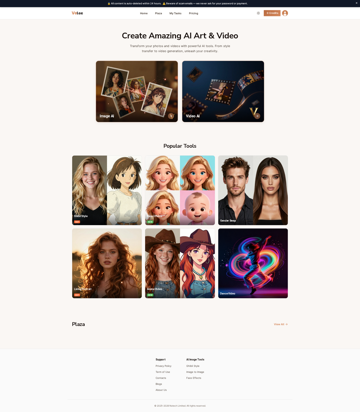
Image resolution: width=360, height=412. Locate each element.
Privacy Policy (163, 365)
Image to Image (195, 371)
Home (144, 13)
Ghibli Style (193, 365)
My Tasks (176, 13)
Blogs (159, 383)
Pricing (193, 13)
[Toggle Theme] (258, 13)
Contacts (161, 377)
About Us (161, 389)
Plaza (158, 13)
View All (279, 324)
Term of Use (163, 371)
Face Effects (193, 377)
